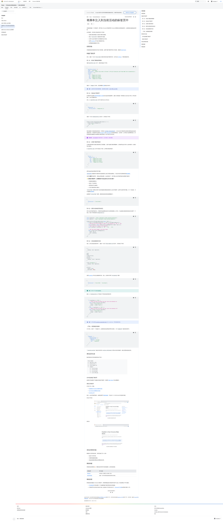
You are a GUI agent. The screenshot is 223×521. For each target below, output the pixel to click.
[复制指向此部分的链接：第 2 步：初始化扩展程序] (101, 93)
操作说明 (15, 7)
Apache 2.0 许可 (120, 497)
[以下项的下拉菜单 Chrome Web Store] (42, 7)
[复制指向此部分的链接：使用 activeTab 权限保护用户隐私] (102, 171)
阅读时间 (88, 473)
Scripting (93, 41)
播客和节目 (88, 513)
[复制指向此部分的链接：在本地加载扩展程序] (98, 377)
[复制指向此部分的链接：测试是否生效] (96, 354)
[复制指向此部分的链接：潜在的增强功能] (97, 450)
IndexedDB (108, 132)
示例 (30, 7)
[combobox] (200, 1)
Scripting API (91, 392)
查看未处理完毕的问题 (21, 510)
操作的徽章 (95, 137)
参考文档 (24, 7)
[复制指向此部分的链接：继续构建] (93, 463)
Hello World (123, 50)
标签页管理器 (89, 475)
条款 (18, 518)
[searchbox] (7, 11)
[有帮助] (134, 17)
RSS (155, 513)
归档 (86, 511)
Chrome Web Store (37, 7)
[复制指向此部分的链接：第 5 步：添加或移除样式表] (102, 241)
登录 (221, 1)
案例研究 (25, 1)
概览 (2, 7)
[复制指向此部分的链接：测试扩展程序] (95, 383)
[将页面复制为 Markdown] (92, 24)
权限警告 (92, 191)
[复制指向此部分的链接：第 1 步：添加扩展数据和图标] (103, 60)
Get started (21, 5)
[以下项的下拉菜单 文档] (21, 1)
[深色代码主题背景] (133, 67)
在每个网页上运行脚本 (113, 88)
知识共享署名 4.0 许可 (102, 497)
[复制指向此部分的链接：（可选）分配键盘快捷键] (100, 326)
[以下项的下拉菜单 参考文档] (27, 7)
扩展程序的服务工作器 (98, 95)
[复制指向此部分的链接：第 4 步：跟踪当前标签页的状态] (104, 208)
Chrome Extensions (11, 5)
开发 (11, 7)
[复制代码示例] (135, 67)
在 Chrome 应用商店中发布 (94, 390)
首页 (87, 16)
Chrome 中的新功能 (36, 1)
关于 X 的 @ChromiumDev (159, 508)
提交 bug (18, 508)
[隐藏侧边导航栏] (14, 519)
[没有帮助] (135, 17)
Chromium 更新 (88, 508)
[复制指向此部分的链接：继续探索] (93, 479)
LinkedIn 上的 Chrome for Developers (161, 511)
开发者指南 (91, 485)
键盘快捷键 (105, 395)
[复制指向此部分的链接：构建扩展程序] (96, 53)
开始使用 (6, 7)
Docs (2, 5)
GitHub (119, 57)
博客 (29, 1)
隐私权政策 (22, 518)
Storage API (102, 132)
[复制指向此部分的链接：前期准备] (93, 46)
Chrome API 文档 (118, 487)
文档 (19, 1)
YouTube (155, 510)
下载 (104, 85)
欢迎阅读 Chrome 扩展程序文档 (95, 388)
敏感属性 (128, 173)
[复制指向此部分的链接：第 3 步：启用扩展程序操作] (102, 142)
